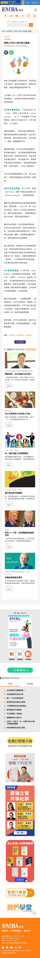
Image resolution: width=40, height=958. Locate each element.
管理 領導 (28, 21)
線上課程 (21, 21)
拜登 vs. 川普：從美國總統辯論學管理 (19, 534)
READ (9, 386)
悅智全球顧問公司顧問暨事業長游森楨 (19, 371)
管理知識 (14, 21)
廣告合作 (27, 931)
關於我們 (5, 931)
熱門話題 (8, 411)
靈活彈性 (29, 335)
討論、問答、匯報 (11, 450)
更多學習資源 (16, 931)
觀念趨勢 (30, 684)
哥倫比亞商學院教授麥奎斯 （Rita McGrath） (17, 573)
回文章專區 (20, 342)
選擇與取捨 (20, 335)
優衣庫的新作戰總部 (13, 493)
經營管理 (9, 31)
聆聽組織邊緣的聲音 (13, 577)
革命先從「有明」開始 (13, 490)
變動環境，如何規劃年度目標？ (18, 374)
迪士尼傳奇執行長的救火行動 (17, 414)
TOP (34, 913)
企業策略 (12, 335)
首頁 (3, 31)
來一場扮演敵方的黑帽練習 (16, 453)
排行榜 (10, 684)
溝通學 (7, 530)
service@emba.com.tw (13, 938)
